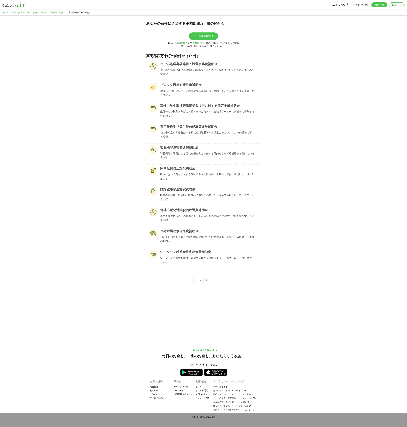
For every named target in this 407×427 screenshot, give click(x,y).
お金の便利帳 (360, 4)
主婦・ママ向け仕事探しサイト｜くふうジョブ (235, 409)
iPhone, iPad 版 (181, 386)
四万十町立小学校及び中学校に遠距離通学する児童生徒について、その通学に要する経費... (207, 134)
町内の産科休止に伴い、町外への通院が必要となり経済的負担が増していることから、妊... (207, 197)
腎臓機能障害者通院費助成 (179, 147)
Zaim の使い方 (340, 4)
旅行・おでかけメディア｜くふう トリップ (233, 394)
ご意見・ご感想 (203, 398)
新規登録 (379, 4)
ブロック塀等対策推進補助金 (181, 85)
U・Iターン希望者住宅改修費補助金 (185, 252)
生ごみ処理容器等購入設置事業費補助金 (188, 64)
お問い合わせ (202, 394)
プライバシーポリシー (160, 394)
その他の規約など (158, 398)
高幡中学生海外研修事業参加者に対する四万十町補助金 (200, 105)
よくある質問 (202, 390)
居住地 (182, 43)
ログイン (396, 5)
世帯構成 (197, 43)
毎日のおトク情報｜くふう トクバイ (230, 390)
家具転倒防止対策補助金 (177, 168)
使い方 (199, 386)
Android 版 (178, 390)
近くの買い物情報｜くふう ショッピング (232, 406)
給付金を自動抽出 (203, 36)
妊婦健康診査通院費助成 (177, 189)
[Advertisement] (203, 310)
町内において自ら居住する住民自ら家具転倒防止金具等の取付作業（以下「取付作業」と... (207, 176)
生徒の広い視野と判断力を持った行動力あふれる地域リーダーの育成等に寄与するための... (207, 113)
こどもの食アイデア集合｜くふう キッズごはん (235, 398)
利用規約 (154, 390)
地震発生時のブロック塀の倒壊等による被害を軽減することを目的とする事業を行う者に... (207, 92)
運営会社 (154, 386)
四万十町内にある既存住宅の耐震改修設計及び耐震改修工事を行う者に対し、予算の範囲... (207, 239)
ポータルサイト (220, 386)
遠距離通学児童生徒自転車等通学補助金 (188, 126)
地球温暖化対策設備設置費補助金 (184, 210)
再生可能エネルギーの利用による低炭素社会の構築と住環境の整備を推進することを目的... (207, 218)
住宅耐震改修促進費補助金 (179, 231)
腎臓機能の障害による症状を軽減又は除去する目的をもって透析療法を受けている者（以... (207, 155)
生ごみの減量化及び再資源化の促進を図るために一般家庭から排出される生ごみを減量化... (207, 72)
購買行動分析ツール (183, 394)
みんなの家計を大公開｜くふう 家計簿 (231, 402)
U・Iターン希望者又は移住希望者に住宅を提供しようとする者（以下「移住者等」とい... (207, 259)
